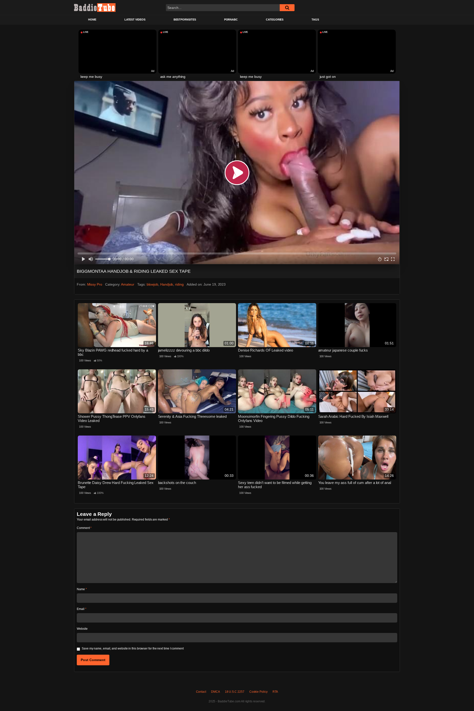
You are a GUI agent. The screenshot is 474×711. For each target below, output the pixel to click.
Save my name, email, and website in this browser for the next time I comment (133, 648)
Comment (84, 528)
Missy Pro (94, 284)
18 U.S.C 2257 (234, 691)
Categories (274, 19)
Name (82, 589)
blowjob (152, 284)
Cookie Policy (258, 691)
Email (81, 609)
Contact (201, 691)
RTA (275, 691)
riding (179, 284)
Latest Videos (134, 19)
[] (287, 7)
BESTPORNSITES (185, 19)
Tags (315, 19)
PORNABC (231, 19)
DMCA (215, 691)
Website (82, 628)
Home (92, 19)
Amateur (127, 284)
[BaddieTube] (95, 7)
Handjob (166, 284)
